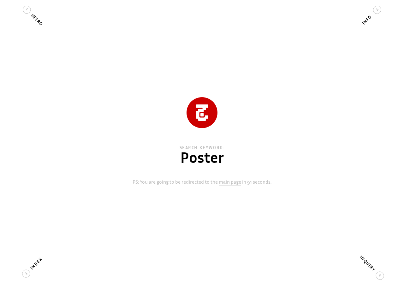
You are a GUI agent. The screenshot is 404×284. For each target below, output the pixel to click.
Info (367, 20)
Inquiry (367, 263)
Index (36, 263)
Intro (36, 20)
